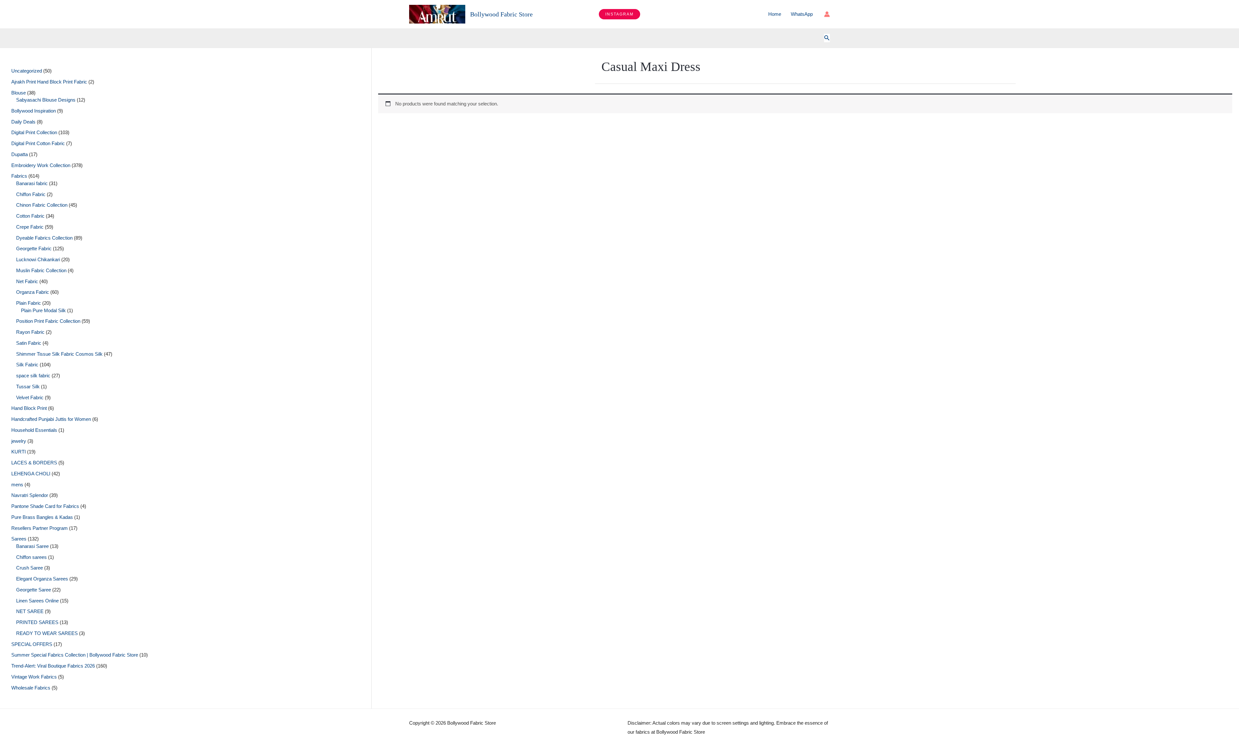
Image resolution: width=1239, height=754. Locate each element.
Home (774, 14)
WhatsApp (802, 14)
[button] (619, 14)
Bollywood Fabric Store (501, 14)
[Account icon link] (827, 14)
